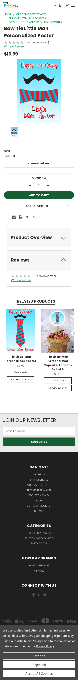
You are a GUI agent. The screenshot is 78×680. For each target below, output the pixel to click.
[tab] (39, 237)
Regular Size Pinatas (39, 533)
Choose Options (20, 379)
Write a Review (14, 46)
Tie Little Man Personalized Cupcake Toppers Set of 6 (58, 363)
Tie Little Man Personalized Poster (20, 359)
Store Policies (39, 479)
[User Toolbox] (60, 5)
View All (39, 570)
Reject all (39, 665)
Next (73, 333)
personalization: (39, 163)
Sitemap (39, 511)
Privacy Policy (45, 646)
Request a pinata (39, 495)
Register (46, 505)
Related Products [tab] (36, 301)
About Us (39, 474)
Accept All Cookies (39, 673)
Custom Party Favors (39, 538)
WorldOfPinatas (39, 565)
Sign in (31, 505)
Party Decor (39, 543)
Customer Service (39, 485)
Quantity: (39, 178)
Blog (39, 500)
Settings (39, 656)
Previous (4, 333)
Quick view (20, 372)
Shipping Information (39, 490)
